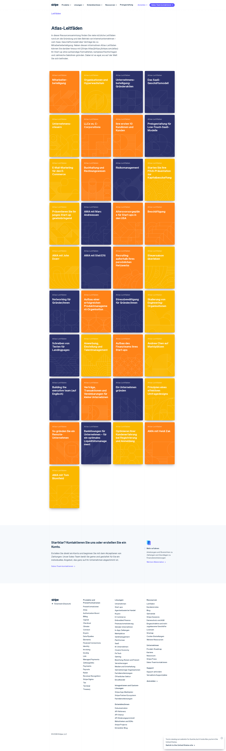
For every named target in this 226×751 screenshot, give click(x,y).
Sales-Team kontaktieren (161, 5)
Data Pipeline (88, 636)
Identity (86, 646)
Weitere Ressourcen (155, 639)
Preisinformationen (91, 606)
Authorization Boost (91, 613)
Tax (84, 682)
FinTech (118, 653)
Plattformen (120, 640)
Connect (86, 629)
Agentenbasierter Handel (125, 610)
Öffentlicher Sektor (123, 676)
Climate (86, 626)
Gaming (118, 656)
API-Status (119, 714)
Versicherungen (121, 663)
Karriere (150, 652)
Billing (85, 616)
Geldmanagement (122, 637)
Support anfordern (154, 671)
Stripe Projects (121, 724)
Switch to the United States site (179, 745)
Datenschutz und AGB (155, 620)
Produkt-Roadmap (154, 649)
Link (84, 656)
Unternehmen (120, 603)
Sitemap (150, 633)
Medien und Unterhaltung (125, 666)
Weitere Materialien (155, 562)
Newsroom (151, 655)
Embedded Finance (123, 620)
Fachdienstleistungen (123, 673)
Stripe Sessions (153, 617)
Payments (87, 666)
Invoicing (86, 649)
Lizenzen (150, 629)
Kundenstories (153, 607)
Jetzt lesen (57, 109)
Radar (85, 672)
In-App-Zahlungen (122, 630)
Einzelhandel (120, 680)
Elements (87, 639)
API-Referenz (120, 711)
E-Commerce (120, 617)
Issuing (86, 653)
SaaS (117, 643)
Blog (148, 610)
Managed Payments (91, 659)
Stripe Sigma (88, 679)
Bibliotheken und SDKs (124, 721)
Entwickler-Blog (121, 728)
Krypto (86, 633)
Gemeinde (151, 613)
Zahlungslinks (88, 663)
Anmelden (141, 5)
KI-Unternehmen (121, 646)
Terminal (86, 686)
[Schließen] (221, 739)
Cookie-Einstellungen (155, 636)
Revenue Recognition (92, 676)
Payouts (86, 669)
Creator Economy (122, 650)
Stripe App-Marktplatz (124, 692)
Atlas (85, 610)
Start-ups (119, 607)
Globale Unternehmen (124, 627)
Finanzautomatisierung (124, 623)
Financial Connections (92, 643)
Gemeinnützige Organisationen (127, 670)
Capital (86, 620)
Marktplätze (120, 633)
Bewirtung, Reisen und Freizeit (127, 660)
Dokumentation (121, 708)
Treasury (87, 689)
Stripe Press (152, 659)
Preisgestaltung (126, 5)
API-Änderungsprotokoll (124, 718)
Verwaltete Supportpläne (157, 675)
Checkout (87, 623)
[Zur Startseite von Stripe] (54, 599)
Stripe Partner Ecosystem (125, 695)
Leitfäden (56, 13)
